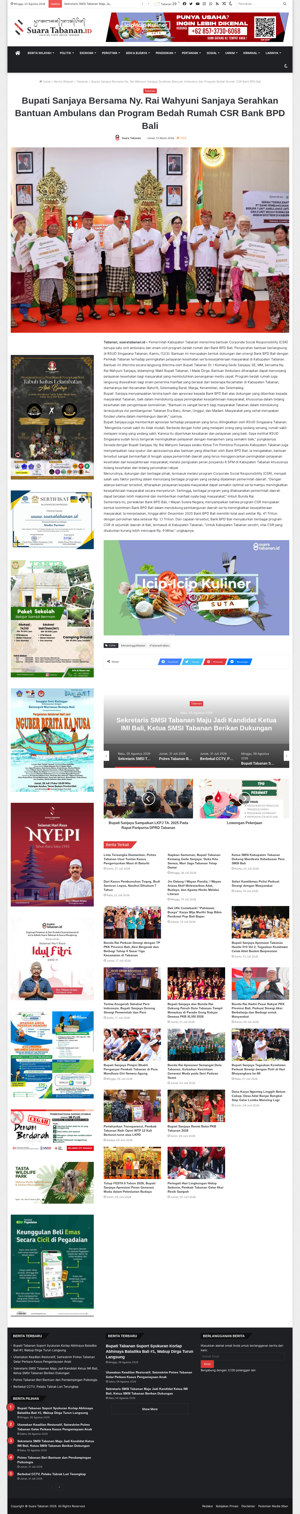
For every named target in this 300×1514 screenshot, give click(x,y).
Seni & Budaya (136, 53)
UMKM (230, 53)
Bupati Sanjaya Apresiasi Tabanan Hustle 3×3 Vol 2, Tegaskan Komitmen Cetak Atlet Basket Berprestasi (260, 947)
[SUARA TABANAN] (55, 27)
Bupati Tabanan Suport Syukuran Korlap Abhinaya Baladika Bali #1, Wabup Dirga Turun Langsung (149, 1351)
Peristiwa (109, 53)
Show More (150, 1409)
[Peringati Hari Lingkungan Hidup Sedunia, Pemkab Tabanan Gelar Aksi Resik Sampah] (196, 1163)
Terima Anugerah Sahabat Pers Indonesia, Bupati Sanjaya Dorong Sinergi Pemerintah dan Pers (129, 1008)
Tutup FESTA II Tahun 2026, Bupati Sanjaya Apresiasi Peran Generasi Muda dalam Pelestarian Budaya (129, 1187)
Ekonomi (86, 53)
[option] (196, 724)
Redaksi (207, 1506)
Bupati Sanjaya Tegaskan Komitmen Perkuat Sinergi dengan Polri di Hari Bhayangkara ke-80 (259, 1069)
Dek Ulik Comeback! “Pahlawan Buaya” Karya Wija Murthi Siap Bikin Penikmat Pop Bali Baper (195, 912)
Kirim (207, 1364)
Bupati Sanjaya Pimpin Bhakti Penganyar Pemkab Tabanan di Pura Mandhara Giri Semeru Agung (131, 1069)
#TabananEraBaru (159, 645)
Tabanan (82, 81)
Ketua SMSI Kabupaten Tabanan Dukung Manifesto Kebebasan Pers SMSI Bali (258, 859)
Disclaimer (248, 1506)
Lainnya (272, 53)
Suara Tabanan (131, 138)
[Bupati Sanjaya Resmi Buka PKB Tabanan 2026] (196, 1106)
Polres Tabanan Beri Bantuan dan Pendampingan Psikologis (104, 3)
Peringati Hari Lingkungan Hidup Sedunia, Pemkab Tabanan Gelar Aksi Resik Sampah (195, 1187)
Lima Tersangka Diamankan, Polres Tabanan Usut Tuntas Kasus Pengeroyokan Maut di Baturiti (130, 859)
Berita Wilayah (39, 53)
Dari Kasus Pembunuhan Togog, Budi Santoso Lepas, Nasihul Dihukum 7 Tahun (132, 886)
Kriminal (250, 53)
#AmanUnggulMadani (133, 645)
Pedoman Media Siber (273, 1506)
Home (46, 81)
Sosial (212, 53)
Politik (65, 53)
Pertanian (190, 53)
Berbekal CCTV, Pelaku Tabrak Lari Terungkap (196, 724)
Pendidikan (164, 53)
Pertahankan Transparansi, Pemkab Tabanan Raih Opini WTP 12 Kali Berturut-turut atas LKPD (130, 1130)
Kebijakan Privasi (227, 1506)
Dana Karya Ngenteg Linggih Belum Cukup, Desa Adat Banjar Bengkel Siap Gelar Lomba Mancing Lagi (258, 1096)
